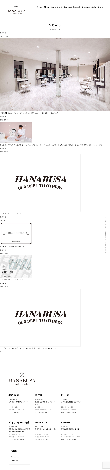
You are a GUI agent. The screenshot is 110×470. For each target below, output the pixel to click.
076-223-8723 (71, 412)
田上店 (65, 395)
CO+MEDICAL (70, 422)
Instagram (15, 457)
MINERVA (41, 422)
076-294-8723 (44, 439)
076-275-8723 (18, 439)
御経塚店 (14, 395)
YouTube (14, 460)
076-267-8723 (44, 412)
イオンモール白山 (19, 422)
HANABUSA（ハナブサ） (16, 9)
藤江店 (39, 395)
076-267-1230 (71, 439)
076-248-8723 (18, 412)
